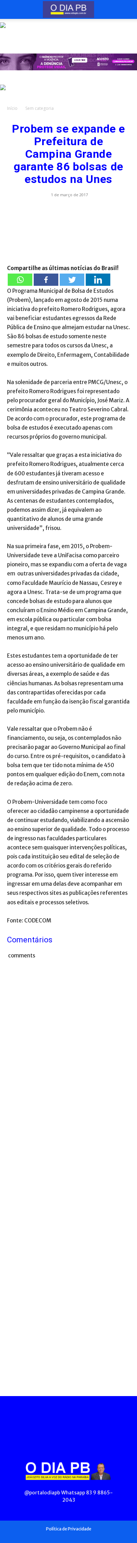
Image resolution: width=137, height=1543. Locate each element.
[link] (68, 30)
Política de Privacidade (68, 1528)
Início (12, 108)
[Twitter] (72, 280)
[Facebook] (46, 280)
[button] (12, 9)
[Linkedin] (98, 280)
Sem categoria (39, 108)
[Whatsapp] (20, 280)
